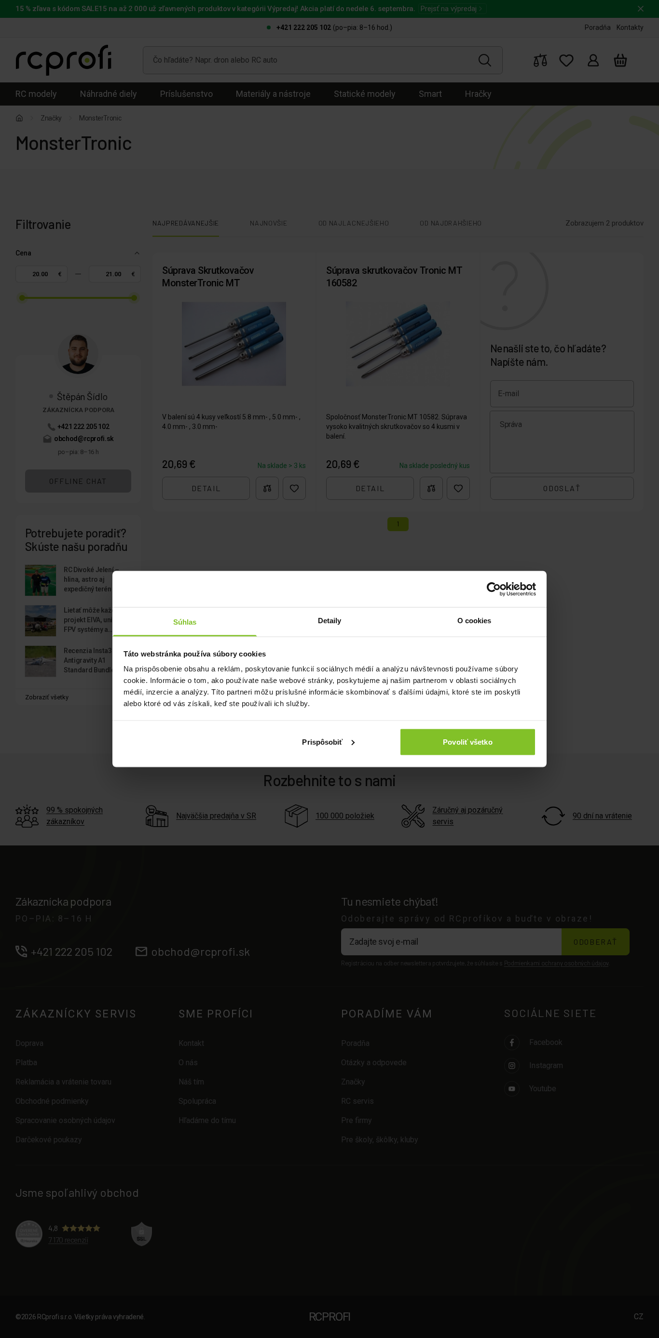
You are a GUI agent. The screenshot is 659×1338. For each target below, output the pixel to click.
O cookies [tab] (474, 620)
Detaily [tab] (330, 620)
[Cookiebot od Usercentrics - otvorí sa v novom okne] (494, 589)
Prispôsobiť (322, 741)
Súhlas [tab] (185, 622)
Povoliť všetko (467, 741)
